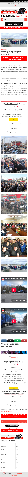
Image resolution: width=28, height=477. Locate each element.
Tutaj (23, 132)
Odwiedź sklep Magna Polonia (14, 24)
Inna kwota (14, 128)
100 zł (20, 124)
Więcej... (2, 471)
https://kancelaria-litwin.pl (6, 411)
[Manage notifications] (4, 473)
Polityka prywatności (18, 473)
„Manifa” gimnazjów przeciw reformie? (22, 422)
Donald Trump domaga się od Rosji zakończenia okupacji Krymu (7, 422)
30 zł (7, 124)
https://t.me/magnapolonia (14, 428)
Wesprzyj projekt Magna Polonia (14, 27)
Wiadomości (4, 49)
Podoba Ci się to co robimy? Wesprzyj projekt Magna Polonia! (14, 58)
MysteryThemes (14, 475)
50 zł (13, 124)
